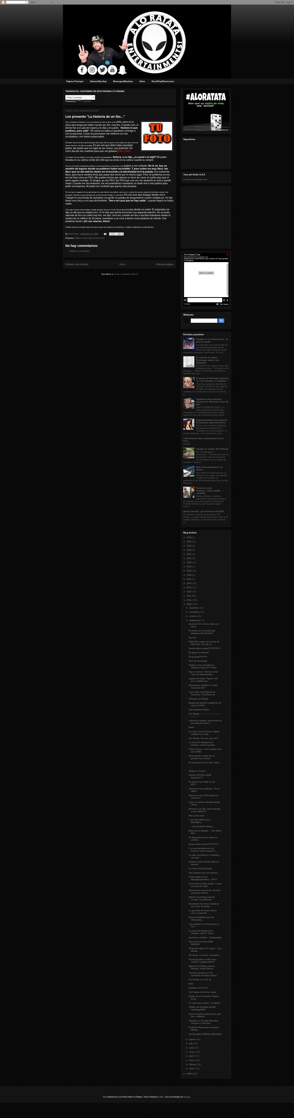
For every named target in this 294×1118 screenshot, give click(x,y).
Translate (87, 101)
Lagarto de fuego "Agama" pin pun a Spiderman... (203, 679)
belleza (78, 238)
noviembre (194, 612)
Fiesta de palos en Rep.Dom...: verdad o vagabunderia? (204, 960)
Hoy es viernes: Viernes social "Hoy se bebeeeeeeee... (203, 673)
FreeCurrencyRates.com (195, 179)
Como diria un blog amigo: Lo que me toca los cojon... (205, 884)
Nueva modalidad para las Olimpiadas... (201, 918)
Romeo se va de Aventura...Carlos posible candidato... (208, 490)
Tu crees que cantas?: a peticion (204, 1003)
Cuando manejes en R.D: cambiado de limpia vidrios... (204, 974)
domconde (87, 238)
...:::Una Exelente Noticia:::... (202, 826)
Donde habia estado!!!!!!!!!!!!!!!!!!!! (205, 648)
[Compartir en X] (116, 234)
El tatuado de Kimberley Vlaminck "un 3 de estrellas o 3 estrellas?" (212, 379)
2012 (189, 591)
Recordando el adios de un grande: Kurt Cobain (202, 757)
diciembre (194, 608)
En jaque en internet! (199, 652)
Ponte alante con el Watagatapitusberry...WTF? (203, 878)
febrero (193, 1064)
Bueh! (191, 727)
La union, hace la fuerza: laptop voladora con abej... (204, 732)
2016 (189, 575)
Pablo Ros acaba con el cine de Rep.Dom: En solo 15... (204, 642)
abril (191, 1056)
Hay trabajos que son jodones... (204, 872)
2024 (189, 546)
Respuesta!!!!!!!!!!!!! (198, 657)
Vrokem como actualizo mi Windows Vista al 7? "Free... (203, 666)
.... (190, 767)
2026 (189, 537)
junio (191, 1047)
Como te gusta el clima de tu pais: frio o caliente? (205, 1015)
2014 (189, 583)
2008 (189, 1073)
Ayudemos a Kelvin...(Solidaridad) (205, 937)
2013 (189, 587)
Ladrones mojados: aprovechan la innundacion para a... (205, 721)
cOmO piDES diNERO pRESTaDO (205, 1034)
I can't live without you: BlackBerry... (200, 820)
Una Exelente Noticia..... (200, 709)
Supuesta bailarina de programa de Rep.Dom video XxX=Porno (211, 421)
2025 (189, 541)
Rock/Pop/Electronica (163, 81)
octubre (193, 616)
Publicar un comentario (79, 251)
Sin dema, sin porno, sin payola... (205, 955)
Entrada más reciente (77, 264)
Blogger (186, 1097)
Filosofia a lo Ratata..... (200, 699)
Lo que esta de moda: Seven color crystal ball (203, 911)
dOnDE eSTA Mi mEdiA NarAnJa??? (200, 776)
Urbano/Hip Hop (98, 81)
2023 (189, 550)
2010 (189, 600)
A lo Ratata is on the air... (201, 979)
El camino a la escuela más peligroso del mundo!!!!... (202, 631)
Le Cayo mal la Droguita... (201, 868)
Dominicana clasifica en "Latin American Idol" (203, 686)
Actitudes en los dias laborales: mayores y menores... (204, 1021)
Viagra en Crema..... (198, 771)
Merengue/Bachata (123, 81)
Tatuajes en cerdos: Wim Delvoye (212, 449)
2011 (189, 596)
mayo (192, 1052)
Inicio (122, 264)
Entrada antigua (164, 264)
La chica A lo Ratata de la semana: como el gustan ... (203, 743)
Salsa (142, 81)
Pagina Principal (74, 81)
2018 (189, 570)
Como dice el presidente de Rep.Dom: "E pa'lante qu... (203, 693)
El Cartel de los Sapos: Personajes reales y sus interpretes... (207, 360)
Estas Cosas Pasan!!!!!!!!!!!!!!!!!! (204, 844)
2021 (189, 558)
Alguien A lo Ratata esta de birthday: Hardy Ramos (202, 967)
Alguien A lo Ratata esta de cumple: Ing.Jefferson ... (202, 898)
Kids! (191, 983)
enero (192, 1068)
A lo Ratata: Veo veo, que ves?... (204, 738)
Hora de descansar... (199, 661)
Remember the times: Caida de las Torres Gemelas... (204, 905)
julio (191, 1043)
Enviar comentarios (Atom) (126, 274)
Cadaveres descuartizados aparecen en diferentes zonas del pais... (212, 402)
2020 (189, 562)
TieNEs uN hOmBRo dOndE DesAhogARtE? (202, 1008)
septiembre (195, 620)
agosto (192, 1039)
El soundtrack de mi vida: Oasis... (205, 762)
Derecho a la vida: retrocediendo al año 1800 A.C (204, 810)
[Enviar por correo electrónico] (110, 234)
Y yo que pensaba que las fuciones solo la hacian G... (203, 849)
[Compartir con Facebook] (119, 234)
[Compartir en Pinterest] (122, 234)
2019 (189, 566)
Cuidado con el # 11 (198, 988)
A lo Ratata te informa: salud (202, 992)
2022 (189, 554)
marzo (192, 1060)
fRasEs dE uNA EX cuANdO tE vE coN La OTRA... (205, 704)
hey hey (192, 637)
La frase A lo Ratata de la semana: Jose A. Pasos (201, 932)
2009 (189, 604)
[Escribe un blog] (113, 234)
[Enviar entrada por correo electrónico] (105, 234)
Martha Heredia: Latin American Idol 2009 (203, 511)
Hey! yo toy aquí (196, 815)
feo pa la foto (99, 238)
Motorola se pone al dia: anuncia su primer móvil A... (204, 891)
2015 (189, 579)
